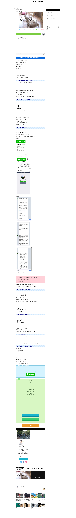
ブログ (39, 3)
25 (49, 27)
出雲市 (39, 468)
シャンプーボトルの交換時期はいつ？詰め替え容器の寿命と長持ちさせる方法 (53, 18)
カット (24, 468)
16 (58, 25)
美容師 (20, 469)
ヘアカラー (36, 468)
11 (49, 25)
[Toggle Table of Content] (43, 54)
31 (47, 28)
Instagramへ (31, 425)
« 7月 (47, 29)
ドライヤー (30, 468)
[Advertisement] (30, 47)
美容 (17, 469)
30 (58, 27)
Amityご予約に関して (30, 419)
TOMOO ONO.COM (38, 2)
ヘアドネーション (43, 3)
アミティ (21, 468)
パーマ (33, 468)
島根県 (42, 468)
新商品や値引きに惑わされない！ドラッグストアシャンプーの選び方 (52, 15)
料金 (36, 3)
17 (47, 26)
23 (58, 26)
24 (47, 27)
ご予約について (32, 3)
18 (49, 26)
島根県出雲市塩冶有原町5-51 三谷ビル (30, 383)
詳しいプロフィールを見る (23, 459)
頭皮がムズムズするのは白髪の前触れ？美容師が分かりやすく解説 (52, 12)
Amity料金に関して (31, 415)
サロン (27, 468)
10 (47, 25)
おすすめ (18, 468)
